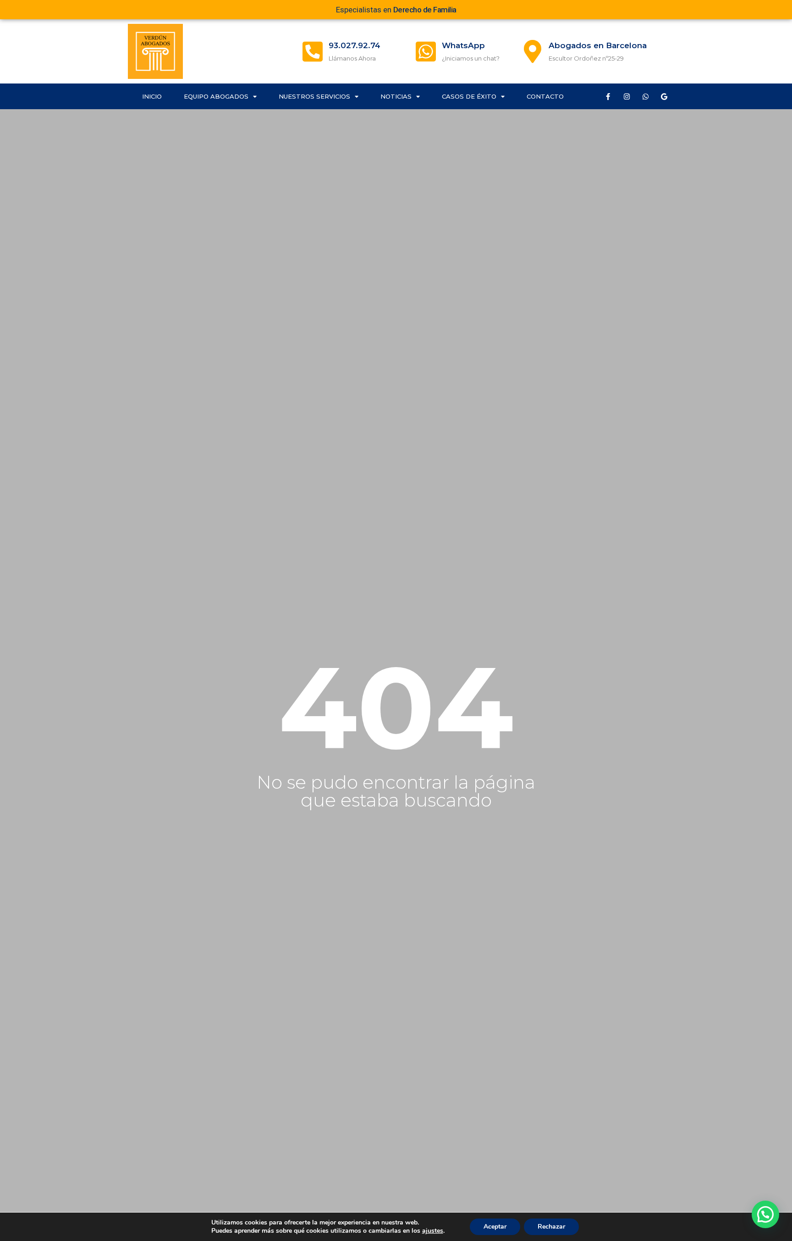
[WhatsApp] (425, 51)
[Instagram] (626, 96)
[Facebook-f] (608, 96)
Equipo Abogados (216, 96)
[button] (765, 1214)
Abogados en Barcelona (598, 45)
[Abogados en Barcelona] (532, 51)
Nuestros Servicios (314, 96)
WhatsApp (463, 45)
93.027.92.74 (354, 45)
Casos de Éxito (469, 96)
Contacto (545, 96)
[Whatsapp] (645, 96)
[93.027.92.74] (312, 51)
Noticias (396, 96)
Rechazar (551, 1226)
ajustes (432, 1231)
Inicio (152, 96)
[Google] (664, 96)
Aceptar (495, 1226)
